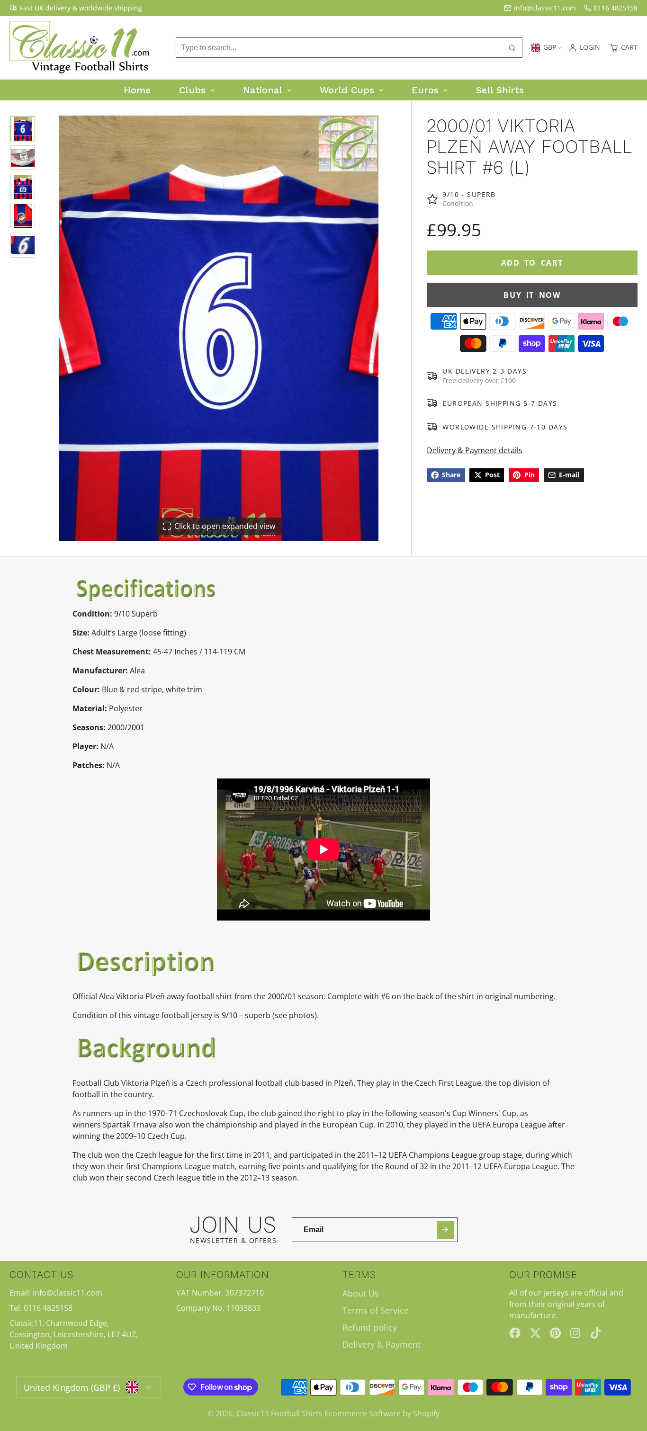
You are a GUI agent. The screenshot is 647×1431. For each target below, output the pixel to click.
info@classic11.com (545, 7)
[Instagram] (576, 1333)
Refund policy (369, 1327)
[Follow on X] (535, 1333)
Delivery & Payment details (474, 450)
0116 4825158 (616, 7)
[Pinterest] (555, 1333)
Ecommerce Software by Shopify (382, 1413)
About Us (360, 1293)
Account (584, 48)
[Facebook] (515, 1333)
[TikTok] (596, 1333)
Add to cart (532, 263)
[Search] (512, 48)
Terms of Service (375, 1310)
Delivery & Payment (381, 1344)
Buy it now (531, 294)
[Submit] (445, 1230)
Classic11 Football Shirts (279, 1413)
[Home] (80, 48)
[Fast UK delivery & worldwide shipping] (75, 8)
